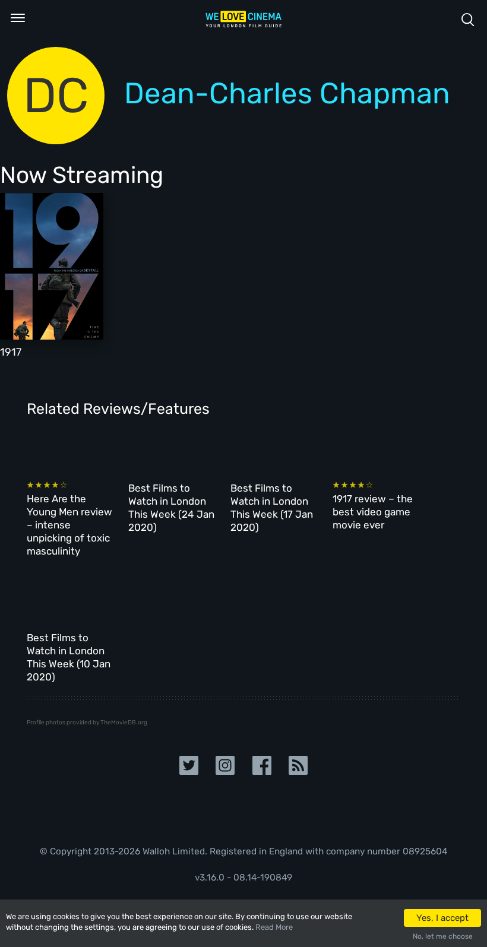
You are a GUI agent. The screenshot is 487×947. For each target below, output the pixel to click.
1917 (10, 352)
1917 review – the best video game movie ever (373, 512)
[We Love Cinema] (243, 19)
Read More (274, 927)
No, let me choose (443, 936)
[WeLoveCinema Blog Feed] (298, 764)
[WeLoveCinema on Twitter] (188, 764)
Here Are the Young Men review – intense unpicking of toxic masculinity (69, 525)
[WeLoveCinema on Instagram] (225, 764)
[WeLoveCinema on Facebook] (261, 764)
